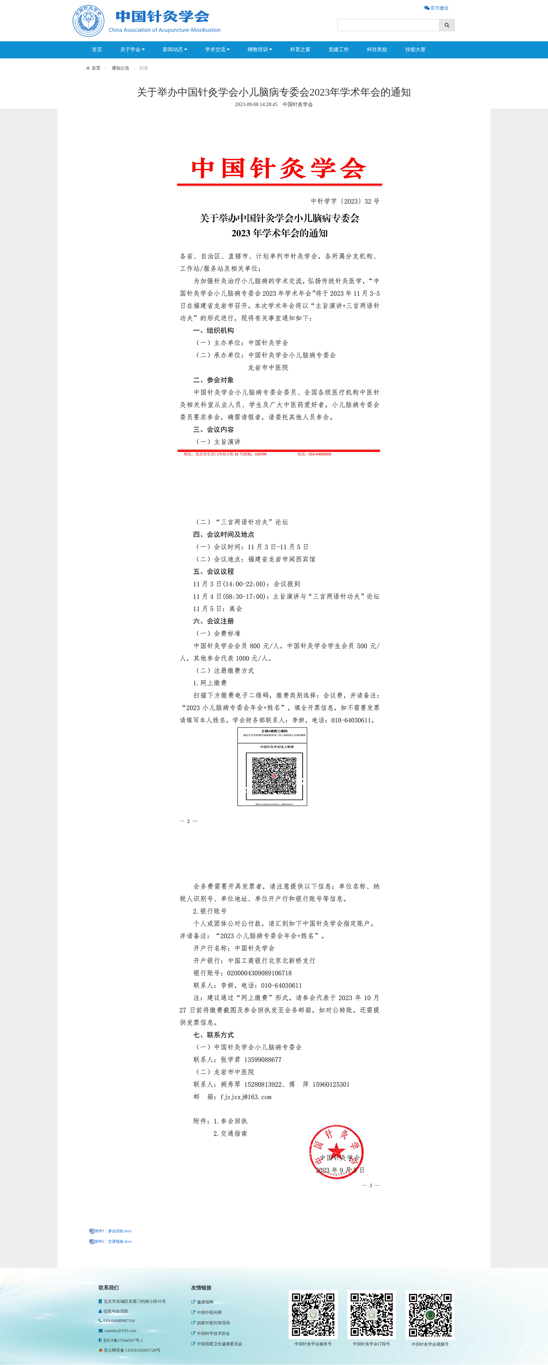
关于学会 (131, 49)
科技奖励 (377, 49)
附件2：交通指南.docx (113, 1241)
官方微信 (438, 7)
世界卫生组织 (209, 1343)
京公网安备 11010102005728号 (131, 1350)
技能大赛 (415, 49)
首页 (97, 49)
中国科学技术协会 (213, 1323)
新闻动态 (173, 49)
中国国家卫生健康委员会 (219, 1333)
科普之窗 (300, 49)
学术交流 (216, 49)
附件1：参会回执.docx (113, 1231)
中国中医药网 (209, 1302)
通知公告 (120, 68)
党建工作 (339, 49)
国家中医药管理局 (213, 1312)
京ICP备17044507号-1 (123, 1340)
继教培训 (258, 49)
